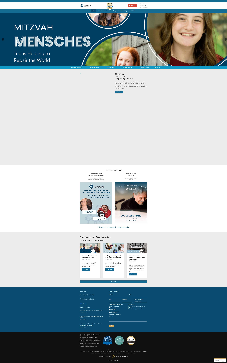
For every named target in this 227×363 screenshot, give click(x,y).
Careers (114, 350)
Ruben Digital (125, 356)
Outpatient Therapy (145, 67)
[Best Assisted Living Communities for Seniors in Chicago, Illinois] (107, 340)
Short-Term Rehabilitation (76, 67)
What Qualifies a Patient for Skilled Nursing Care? (89, 256)
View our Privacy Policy (113, 360)
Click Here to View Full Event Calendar (113, 227)
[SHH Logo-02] (86, 5)
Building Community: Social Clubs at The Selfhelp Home (113, 256)
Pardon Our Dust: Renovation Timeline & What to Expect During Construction (137, 258)
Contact (124, 350)
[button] (132, 6)
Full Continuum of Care (106, 350)
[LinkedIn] (86, 303)
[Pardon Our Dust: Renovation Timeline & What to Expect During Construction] (137, 243)
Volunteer (119, 350)
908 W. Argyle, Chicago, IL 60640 (87, 295)
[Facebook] (81, 303)
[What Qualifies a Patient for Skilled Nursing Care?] (90, 243)
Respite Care (157, 67)
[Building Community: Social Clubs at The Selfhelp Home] (113, 243)
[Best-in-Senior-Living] (131, 340)
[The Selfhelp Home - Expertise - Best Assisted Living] (119, 340)
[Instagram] (83, 303)
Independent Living (94, 67)
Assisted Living (110, 67)
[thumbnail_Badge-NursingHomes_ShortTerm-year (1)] (110, 6)
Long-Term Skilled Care (127, 67)
